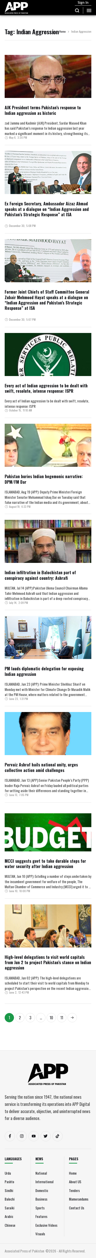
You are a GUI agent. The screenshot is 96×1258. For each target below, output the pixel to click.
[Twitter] (46, 1136)
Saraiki (9, 1207)
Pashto (9, 1181)
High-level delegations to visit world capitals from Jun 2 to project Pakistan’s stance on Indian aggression (48, 962)
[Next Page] (72, 1017)
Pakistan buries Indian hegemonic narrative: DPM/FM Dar (44, 479)
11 (61, 1017)
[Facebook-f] (10, 1136)
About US (75, 1181)
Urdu (8, 1173)
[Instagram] (22, 1136)
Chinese (10, 1225)
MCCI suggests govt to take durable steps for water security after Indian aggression (45, 863)
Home (62, 31)
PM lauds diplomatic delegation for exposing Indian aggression (44, 671)
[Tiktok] (57, 1136)
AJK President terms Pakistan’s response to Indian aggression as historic (43, 110)
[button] (77, 10)
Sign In (83, 2)
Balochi (10, 1199)
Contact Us (76, 1207)
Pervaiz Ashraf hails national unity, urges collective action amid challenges (41, 767)
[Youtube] (33, 1136)
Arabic (9, 1216)
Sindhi (9, 1190)
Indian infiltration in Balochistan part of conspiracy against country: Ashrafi (40, 575)
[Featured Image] (48, 89)
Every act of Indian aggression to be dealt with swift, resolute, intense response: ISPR (46, 388)
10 (51, 1017)
